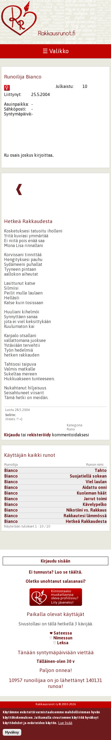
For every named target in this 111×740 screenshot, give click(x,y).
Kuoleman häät (92, 493)
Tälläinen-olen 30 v (55, 661)
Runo (71, 429)
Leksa (62, 642)
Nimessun (62, 637)
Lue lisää (65, 723)
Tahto (101, 470)
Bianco (11, 470)
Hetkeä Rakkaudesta (86, 521)
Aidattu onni (94, 487)
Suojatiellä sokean (88, 476)
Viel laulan (96, 481)
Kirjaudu (12, 434)
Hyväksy (12, 732)
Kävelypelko (95, 504)
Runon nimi (94, 464)
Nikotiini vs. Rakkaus (86, 510)
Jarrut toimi (95, 498)
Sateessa (62, 633)
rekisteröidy (39, 434)
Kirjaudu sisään (55, 561)
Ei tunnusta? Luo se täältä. (55, 572)
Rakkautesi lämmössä (85, 515)
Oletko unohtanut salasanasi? (56, 581)
